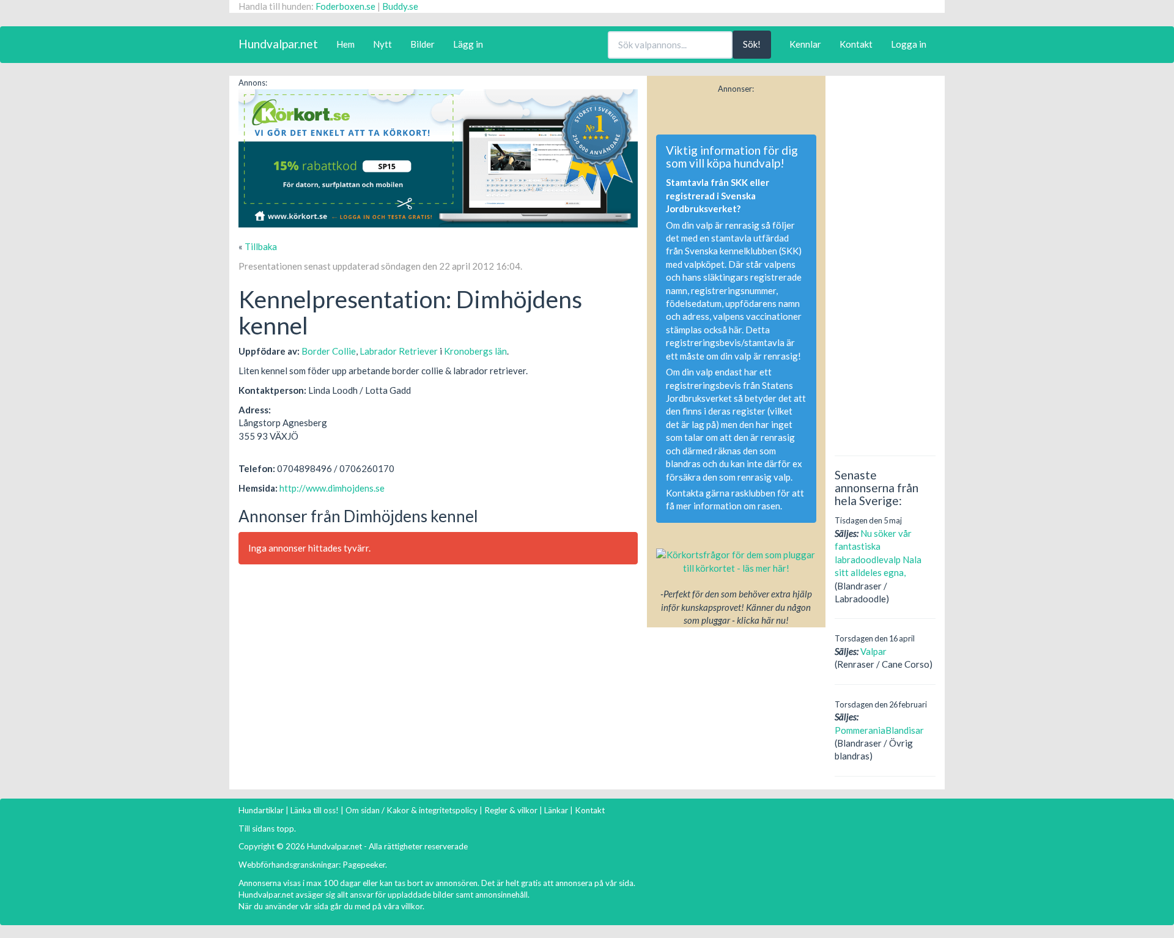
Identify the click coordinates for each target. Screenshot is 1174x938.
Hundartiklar (261, 810)
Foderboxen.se (345, 6)
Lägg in (468, 44)
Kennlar (805, 44)
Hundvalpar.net (278, 44)
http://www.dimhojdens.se (332, 487)
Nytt (382, 44)
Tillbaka (261, 246)
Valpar (873, 651)
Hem (345, 44)
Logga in (908, 44)
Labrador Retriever (399, 350)
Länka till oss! (314, 810)
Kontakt (856, 44)
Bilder (422, 44)
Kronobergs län (475, 350)
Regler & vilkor (510, 810)
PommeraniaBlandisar (879, 730)
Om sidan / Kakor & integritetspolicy (411, 810)
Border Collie (328, 350)
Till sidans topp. (267, 828)
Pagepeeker (363, 865)
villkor (412, 906)
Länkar (556, 810)
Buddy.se (400, 6)
